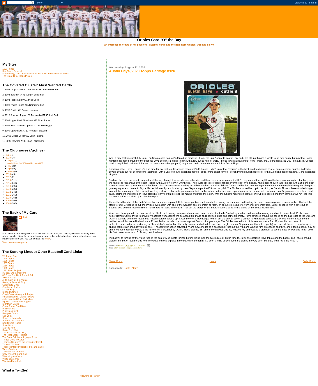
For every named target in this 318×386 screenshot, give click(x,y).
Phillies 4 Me (8, 308)
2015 (8, 183)
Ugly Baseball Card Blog (14, 354)
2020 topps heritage (122, 248)
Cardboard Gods (10, 285)
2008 (8, 203)
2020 (8, 157)
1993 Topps (8, 69)
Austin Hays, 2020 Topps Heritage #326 (142, 71)
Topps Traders (9, 349)
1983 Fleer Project (11, 270)
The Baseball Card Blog (14, 332)
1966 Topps (8, 261)
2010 (8, 197)
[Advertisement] (159, 52)
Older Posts (309, 261)
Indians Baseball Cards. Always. (18, 296)
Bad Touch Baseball (12, 71)
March (11, 171)
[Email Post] (148, 245)
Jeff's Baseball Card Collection (17, 299)
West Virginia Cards (12, 356)
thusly (47, 238)
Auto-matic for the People (15, 280)
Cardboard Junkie (11, 287)
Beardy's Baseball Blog (14, 282)
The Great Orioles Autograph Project (20, 337)
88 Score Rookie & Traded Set (17, 275)
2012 (8, 192)
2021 (8, 155)
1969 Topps (8, 268)
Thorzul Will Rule (11, 344)
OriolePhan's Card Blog (14, 306)
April (10, 168)
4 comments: (140, 245)
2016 (8, 180)
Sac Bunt (6, 316)
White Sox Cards (10, 359)
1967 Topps (8, 263)
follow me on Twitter (90, 376)
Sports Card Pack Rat (13, 320)
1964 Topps (8, 258)
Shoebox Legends (11, 318)
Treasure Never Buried (13, 351)
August (11, 160)
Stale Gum (7, 325)
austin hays (137, 248)
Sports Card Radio (11, 323)
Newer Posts (116, 261)
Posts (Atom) (131, 268)
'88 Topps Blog (9, 256)
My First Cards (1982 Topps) (16, 301)
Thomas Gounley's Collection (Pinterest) (22, 342)
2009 (8, 200)
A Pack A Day (8, 277)
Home (213, 261)
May (10, 166)
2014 (8, 186)
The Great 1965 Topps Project (17, 76)
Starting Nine (8, 328)
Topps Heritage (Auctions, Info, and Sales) (23, 347)
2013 (8, 189)
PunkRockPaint (10, 311)
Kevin (25, 217)
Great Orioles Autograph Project (18, 294)
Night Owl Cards (10, 304)
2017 (8, 177)
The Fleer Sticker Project (14, 335)
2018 (8, 174)
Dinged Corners (10, 292)
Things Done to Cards (13, 339)
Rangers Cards (10, 313)
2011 (8, 195)
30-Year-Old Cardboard (14, 273)
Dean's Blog (8, 289)
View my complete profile (14, 242)
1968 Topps (8, 265)
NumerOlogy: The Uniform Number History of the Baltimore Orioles (35, 73)
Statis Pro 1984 (10, 330)
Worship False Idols (12, 361)
